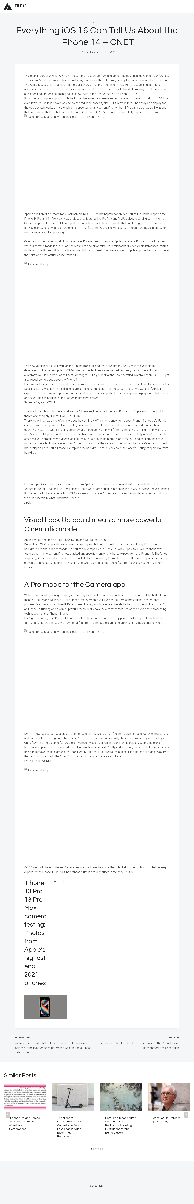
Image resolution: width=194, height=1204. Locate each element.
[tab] (91, 1149)
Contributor (87, 52)
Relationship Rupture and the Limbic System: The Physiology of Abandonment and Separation (139, 1043)
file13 (97, 22)
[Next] (186, 1115)
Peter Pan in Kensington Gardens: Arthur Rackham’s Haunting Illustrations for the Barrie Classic (120, 1125)
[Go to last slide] (8, 1115)
